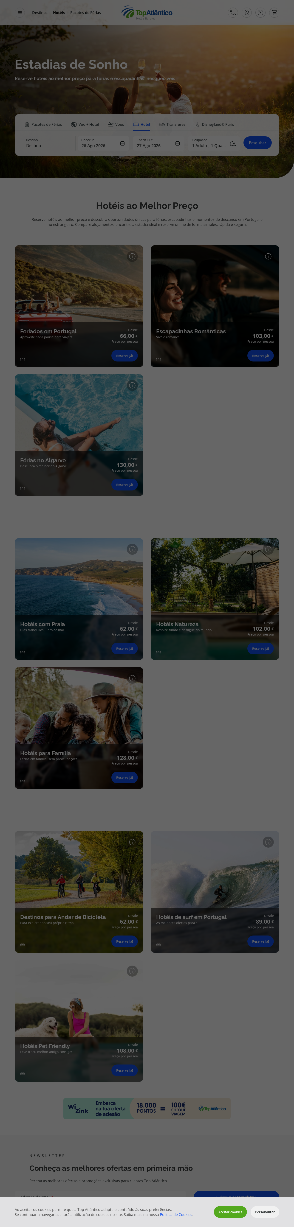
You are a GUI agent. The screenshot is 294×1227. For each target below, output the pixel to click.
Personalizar (265, 1212)
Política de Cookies (176, 1214)
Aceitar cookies (230, 1212)
